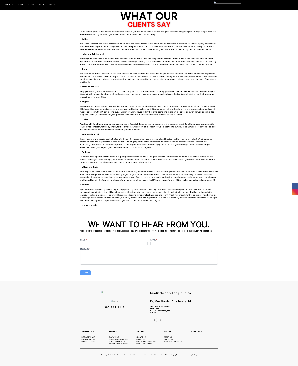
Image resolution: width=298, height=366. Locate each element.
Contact (52, 5)
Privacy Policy (192, 355)
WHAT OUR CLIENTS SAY (173, 341)
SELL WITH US (141, 337)
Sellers (31, 5)
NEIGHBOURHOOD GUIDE (118, 339)
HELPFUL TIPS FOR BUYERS (119, 343)
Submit (85, 273)
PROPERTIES (8, 5)
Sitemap (147, 355)
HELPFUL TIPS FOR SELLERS (146, 341)
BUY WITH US (114, 337)
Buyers (20, 5)
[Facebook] (152, 320)
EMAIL (153, 240)
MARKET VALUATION (144, 343)
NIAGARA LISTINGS (88, 339)
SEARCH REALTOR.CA (117, 341)
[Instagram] (158, 320)
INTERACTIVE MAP (88, 337)
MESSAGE (85, 249)
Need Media (181, 355)
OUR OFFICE (168, 339)
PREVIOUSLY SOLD (88, 341)
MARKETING (140, 339)
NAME (83, 240)
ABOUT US (168, 337)
